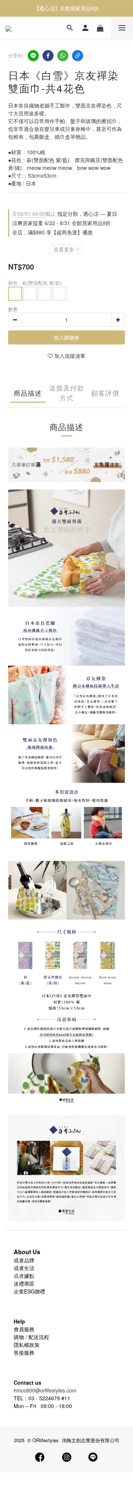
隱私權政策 (27, 1344)
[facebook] (48, 55)
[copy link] (77, 55)
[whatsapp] (62, 55)
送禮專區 (24, 1283)
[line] (33, 55)
